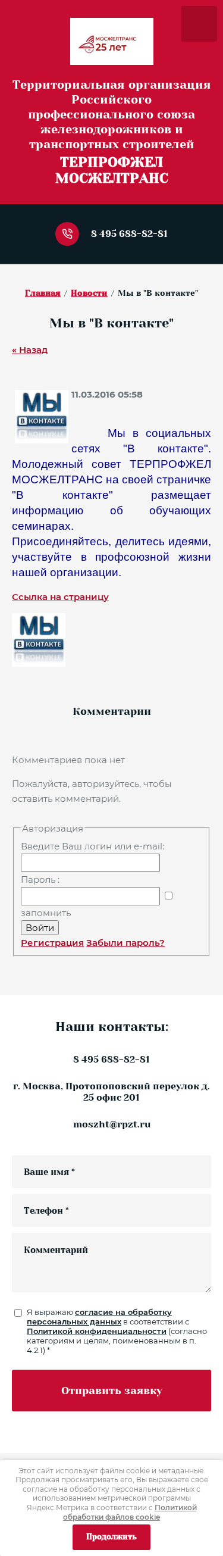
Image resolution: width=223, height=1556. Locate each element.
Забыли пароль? (125, 942)
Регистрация (52, 942)
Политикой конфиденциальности (97, 1331)
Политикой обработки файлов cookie (130, 1512)
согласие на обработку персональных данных (99, 1316)
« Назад (30, 349)
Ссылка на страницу (60, 596)
